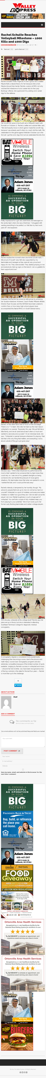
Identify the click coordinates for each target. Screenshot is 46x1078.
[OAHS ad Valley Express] (23, 936)
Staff (32, 45)
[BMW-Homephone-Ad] (17, 152)
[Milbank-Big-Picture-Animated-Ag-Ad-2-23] (17, 206)
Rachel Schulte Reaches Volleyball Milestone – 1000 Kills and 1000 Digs (21, 38)
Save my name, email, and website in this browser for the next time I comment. (21, 773)
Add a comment (8, 714)
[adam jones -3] (17, 179)
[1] (17, 355)
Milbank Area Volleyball (8, 45)
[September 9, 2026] (17, 878)
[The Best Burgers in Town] (17, 1037)
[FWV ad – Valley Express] (17, 904)
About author (7, 692)
